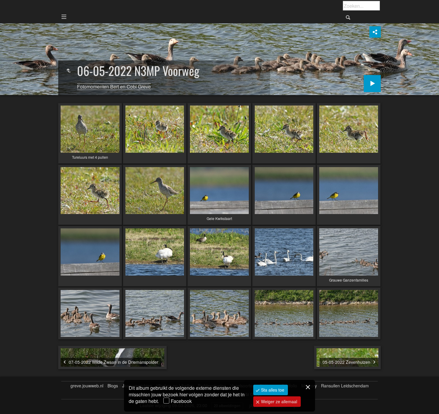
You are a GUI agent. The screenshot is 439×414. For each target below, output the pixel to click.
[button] (12, 402)
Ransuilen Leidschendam (345, 386)
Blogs (113, 386)
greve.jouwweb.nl (86, 386)
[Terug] (68, 70)
